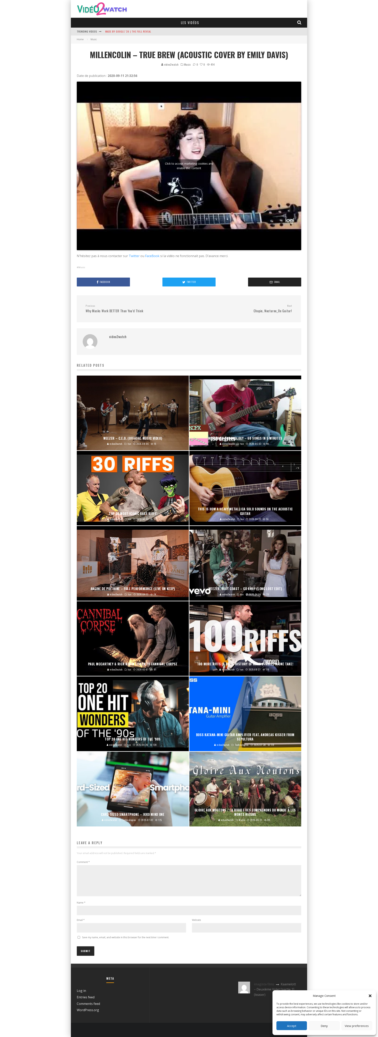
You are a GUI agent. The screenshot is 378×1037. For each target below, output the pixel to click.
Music (187, 64)
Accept (291, 1026)
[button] (370, 996)
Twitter (134, 256)
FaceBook (152, 256)
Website (196, 920)
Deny (324, 1026)
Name (81, 902)
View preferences (357, 1026)
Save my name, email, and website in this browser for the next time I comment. (125, 937)
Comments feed (88, 1004)
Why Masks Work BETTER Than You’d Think (114, 308)
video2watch (170, 64)
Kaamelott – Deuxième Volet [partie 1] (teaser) (275, 989)
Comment (83, 862)
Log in (81, 991)
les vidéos (190, 22)
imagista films (264, 984)
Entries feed (85, 997)
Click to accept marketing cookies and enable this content (189, 166)
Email (81, 920)
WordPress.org (88, 1010)
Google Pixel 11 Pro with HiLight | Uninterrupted (137, 31)
